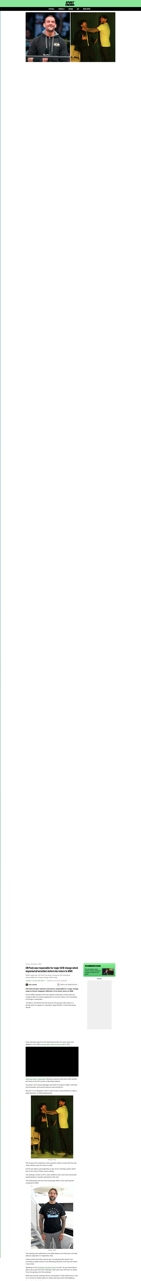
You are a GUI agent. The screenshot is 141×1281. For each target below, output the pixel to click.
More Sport (86, 9)
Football (51, 9)
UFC (78, 9)
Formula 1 (61, 9)
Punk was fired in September (36, 1079)
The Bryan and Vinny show (46, 1267)
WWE (39, 964)
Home (27, 964)
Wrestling (34, 964)
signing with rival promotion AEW (53, 1044)
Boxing (71, 9)
